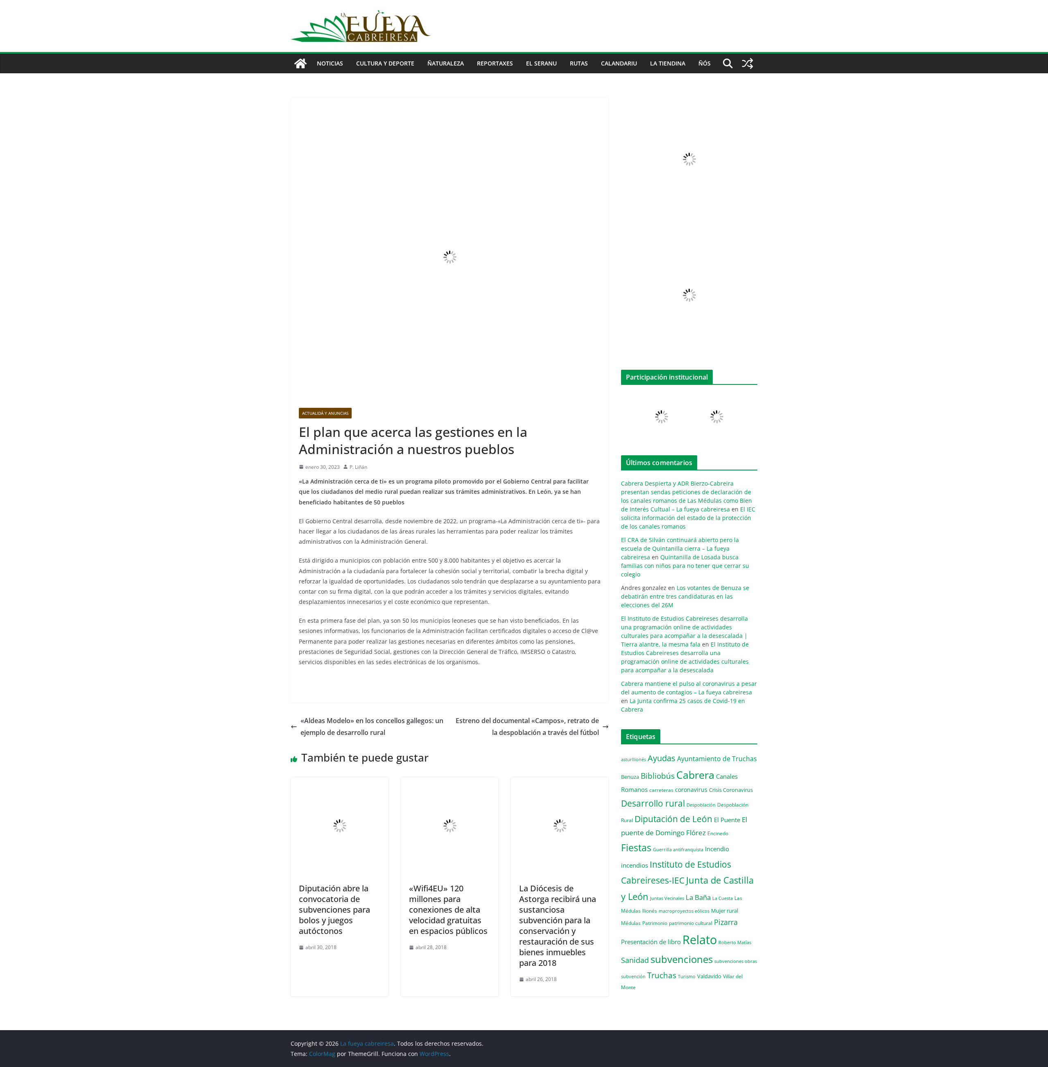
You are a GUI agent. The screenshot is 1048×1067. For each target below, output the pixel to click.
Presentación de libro (651, 942)
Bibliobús (658, 776)
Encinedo (717, 833)
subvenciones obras (735, 961)
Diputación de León (673, 819)
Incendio (717, 849)
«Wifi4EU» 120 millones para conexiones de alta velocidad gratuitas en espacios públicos (448, 909)
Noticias (330, 63)
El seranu (541, 63)
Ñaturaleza (445, 63)
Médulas (631, 923)
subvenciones (681, 959)
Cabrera (695, 775)
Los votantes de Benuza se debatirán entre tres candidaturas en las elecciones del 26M (685, 596)
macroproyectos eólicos (684, 911)
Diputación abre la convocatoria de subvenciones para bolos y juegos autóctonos (334, 909)
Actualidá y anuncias (325, 413)
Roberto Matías (734, 942)
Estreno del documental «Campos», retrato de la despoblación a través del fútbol (527, 726)
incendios (634, 865)
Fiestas (636, 847)
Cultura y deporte (385, 63)
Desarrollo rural (653, 803)
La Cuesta (722, 898)
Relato (699, 939)
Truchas (661, 975)
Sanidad (635, 960)
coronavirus (691, 789)
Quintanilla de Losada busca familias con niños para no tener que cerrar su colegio (685, 565)
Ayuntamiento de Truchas (717, 758)
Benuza (630, 776)
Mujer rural (724, 910)
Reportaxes (495, 63)
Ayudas (661, 758)
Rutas (579, 63)
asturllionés (633, 759)
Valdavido (709, 976)
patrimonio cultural (690, 923)
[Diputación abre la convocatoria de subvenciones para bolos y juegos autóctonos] (339, 782)
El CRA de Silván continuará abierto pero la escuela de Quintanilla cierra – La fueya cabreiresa (680, 548)
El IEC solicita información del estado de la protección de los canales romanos (688, 517)
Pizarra (726, 922)
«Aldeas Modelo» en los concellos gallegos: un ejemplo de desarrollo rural (371, 726)
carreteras (661, 790)
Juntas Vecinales (667, 898)
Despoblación (701, 805)
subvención (633, 976)
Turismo (687, 976)
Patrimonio (654, 923)
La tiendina (667, 63)
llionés (649, 910)
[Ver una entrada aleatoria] (747, 63)
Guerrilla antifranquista (678, 849)
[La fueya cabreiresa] (300, 63)
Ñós (704, 63)
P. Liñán (358, 466)
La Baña (698, 897)
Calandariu (619, 63)
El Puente (727, 820)
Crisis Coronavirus (731, 789)
